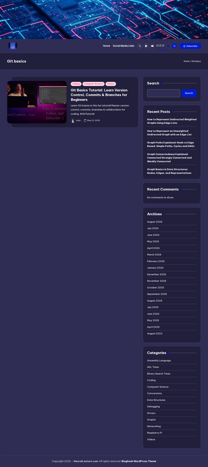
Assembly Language (159, 360)
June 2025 (153, 313)
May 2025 (153, 320)
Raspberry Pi (154, 432)
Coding (76, 84)
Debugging (153, 406)
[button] (190, 46)
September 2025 (157, 294)
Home (186, 61)
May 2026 (153, 241)
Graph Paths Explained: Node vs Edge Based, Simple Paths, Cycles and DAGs (170, 144)
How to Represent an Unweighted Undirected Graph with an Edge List (169, 132)
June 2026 (153, 234)
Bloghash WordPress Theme (139, 461)
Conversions (154, 393)
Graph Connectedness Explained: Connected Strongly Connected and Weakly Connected (169, 158)
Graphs (151, 419)
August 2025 (154, 300)
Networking (154, 426)
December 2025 (156, 274)
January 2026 (155, 267)
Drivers (151, 413)
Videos (110, 84)
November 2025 (156, 280)
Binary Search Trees (158, 373)
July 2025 (152, 307)
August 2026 (154, 221)
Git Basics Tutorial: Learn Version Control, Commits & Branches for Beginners (99, 95)
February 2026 (156, 261)
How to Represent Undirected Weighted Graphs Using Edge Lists (172, 121)
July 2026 (152, 228)
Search (153, 83)
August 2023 (154, 333)
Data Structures (156, 400)
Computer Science (93, 84)
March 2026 (154, 254)
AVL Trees (153, 367)
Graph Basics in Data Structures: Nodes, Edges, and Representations (169, 171)
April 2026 (153, 248)
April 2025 (153, 327)
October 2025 (155, 287)
